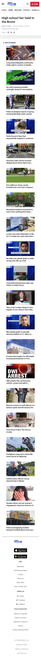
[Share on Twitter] (11, 32)
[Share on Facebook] (8, 32)
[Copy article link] (14, 32)
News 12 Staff (6, 26)
